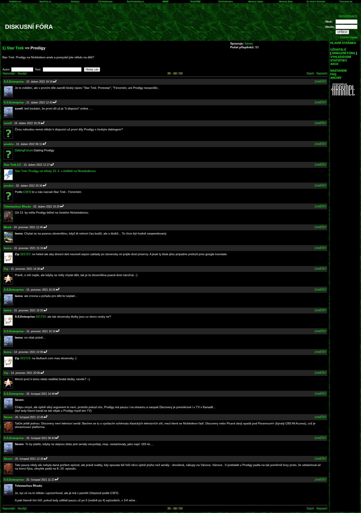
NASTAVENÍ (338, 70)
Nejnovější (9, 73)
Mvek (7, 227)
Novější (22, 73)
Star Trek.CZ (12, 164)
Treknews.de (345, 1)
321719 (25, 358)
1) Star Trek (13, 48)
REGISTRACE (348, 16)
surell (8, 123)
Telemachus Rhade (17, 206)
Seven (249, 43)
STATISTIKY (338, 60)
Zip (6, 268)
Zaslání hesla (348, 37)
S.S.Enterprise (14, 81)
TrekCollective (225, 1)
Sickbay (75, 1)
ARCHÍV (335, 77)
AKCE (334, 64)
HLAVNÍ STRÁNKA (343, 43)
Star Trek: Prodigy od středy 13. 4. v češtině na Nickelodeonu (55, 171)
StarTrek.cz (45, 1)
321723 (41, 316)
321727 (25, 254)
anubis (9, 144)
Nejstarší (322, 73)
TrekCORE (195, 1)
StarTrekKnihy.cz (135, 1)
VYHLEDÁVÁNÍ (340, 57)
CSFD (27, 191)
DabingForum (24, 150)
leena (7, 248)
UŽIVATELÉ (338, 49)
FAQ (333, 74)
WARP (166, 1)
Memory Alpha (255, 1)
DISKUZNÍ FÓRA (343, 53)
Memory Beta (285, 1)
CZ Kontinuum (105, 1)
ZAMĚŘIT (320, 81)
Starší (310, 73)
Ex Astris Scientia (316, 1)
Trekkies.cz (15, 1)
